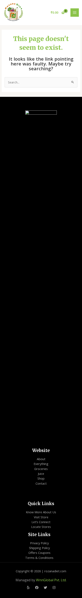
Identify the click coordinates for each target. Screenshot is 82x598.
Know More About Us (41, 512)
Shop (41, 478)
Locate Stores (41, 527)
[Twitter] (45, 587)
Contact (41, 483)
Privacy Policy (39, 543)
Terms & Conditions (39, 558)
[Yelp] (28, 587)
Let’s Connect (41, 522)
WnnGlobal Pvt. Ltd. (51, 580)
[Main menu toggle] (74, 12)
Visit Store (41, 517)
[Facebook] (36, 587)
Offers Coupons (39, 553)
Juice (41, 473)
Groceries (41, 469)
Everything (41, 464)
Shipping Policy (39, 548)
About (41, 459)
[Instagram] (54, 587)
